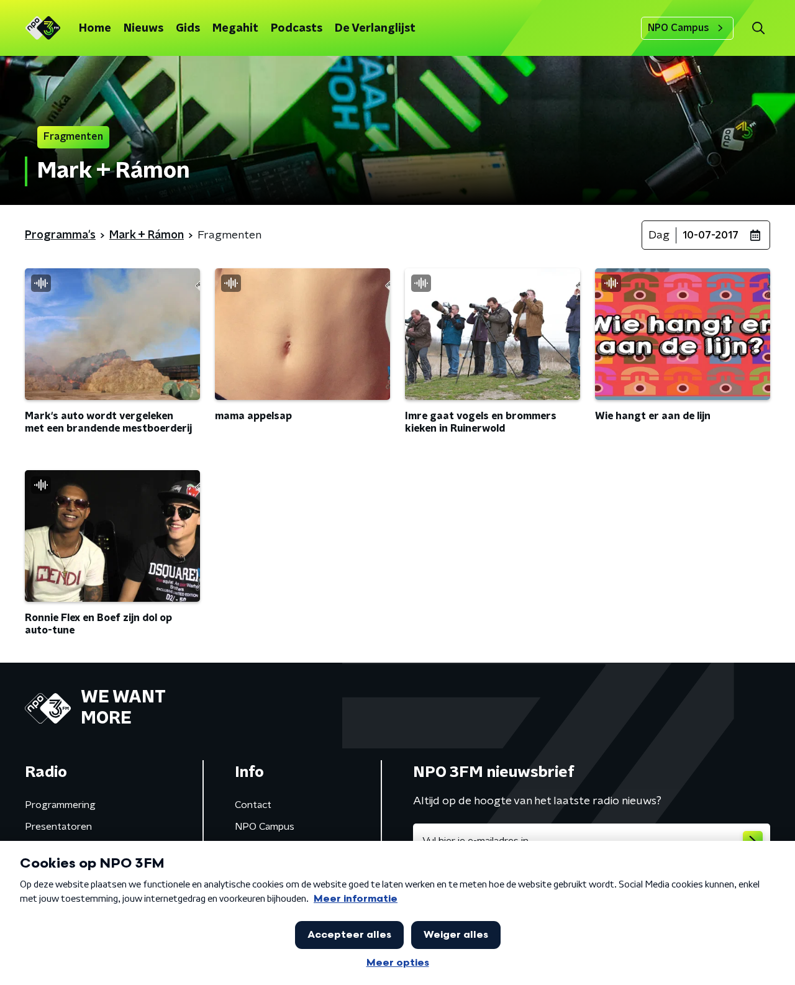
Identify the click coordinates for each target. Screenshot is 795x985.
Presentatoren (58, 827)
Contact (253, 805)
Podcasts (296, 28)
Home (95, 28)
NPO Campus (678, 28)
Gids (188, 28)
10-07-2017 (710, 235)
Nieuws (143, 28)
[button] (758, 28)
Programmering (60, 805)
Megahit (235, 28)
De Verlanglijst (375, 28)
